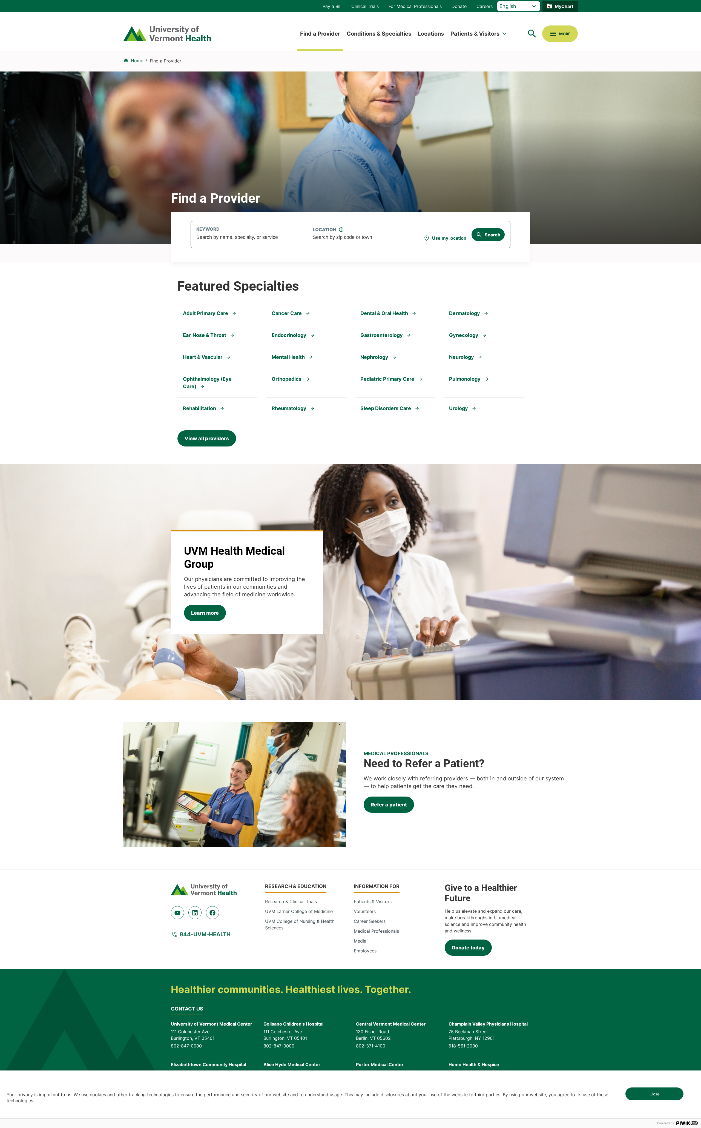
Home (137, 60)
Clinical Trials (365, 6)
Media (360, 941)
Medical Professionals (376, 931)
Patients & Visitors (474, 33)
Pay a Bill (332, 6)
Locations (431, 33)
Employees (365, 951)
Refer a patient (389, 805)
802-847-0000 (186, 1046)
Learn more (205, 613)
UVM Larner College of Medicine (299, 911)
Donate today (468, 948)
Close (654, 1094)
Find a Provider (320, 33)
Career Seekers (370, 921)
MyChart (564, 6)
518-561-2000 (463, 1046)
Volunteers (365, 911)
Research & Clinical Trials (291, 901)
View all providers (207, 438)
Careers (484, 6)
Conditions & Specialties (379, 33)
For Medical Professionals (415, 6)
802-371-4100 (370, 1046)
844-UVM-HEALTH (205, 934)
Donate (459, 6)
